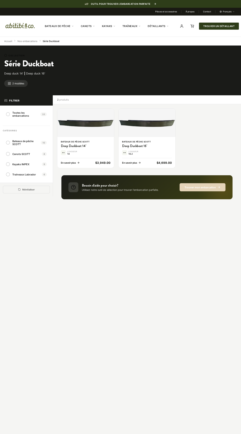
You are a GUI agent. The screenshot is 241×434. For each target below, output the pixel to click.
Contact (207, 11)
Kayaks (107, 26)
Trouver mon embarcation (200, 187)
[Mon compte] (182, 26)
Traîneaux (130, 26)
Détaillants (156, 26)
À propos (190, 11)
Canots (86, 26)
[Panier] (192, 26)
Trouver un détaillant (219, 26)
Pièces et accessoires (166, 11)
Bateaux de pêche (58, 26)
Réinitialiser (28, 189)
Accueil (8, 41)
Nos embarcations (27, 41)
